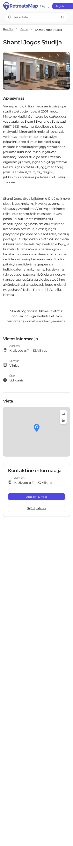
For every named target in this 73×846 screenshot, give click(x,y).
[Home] (20, 6)
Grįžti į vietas (36, 508)
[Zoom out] (63, 420)
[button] (37, 428)
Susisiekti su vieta (36, 496)
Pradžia (8, 29)
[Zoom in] (63, 413)
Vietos (24, 29)
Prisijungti (45, 6)
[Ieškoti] (62, 17)
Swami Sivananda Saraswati (45, 121)
